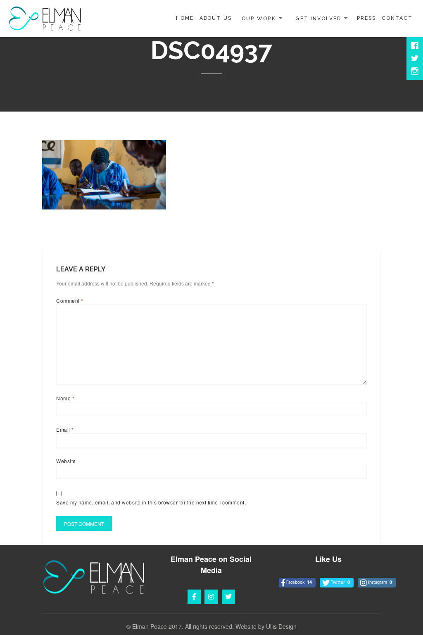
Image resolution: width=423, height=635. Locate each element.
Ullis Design (281, 626)
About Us (215, 18)
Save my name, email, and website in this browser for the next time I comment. (151, 502)
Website (66, 460)
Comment (69, 300)
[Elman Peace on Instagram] (211, 597)
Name (65, 398)
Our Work (259, 18)
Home (185, 18)
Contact (397, 18)
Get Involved (318, 18)
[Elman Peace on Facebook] (194, 597)
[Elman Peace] (45, 17)
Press (366, 18)
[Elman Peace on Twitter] (228, 597)
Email (65, 429)
